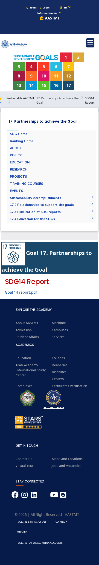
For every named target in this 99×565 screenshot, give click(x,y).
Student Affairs (27, 337)
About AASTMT (27, 323)
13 (19, 85)
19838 (33, 7)
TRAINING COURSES (26, 184)
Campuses (60, 330)
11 (56, 76)
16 (56, 85)
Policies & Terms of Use (31, 521)
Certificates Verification (69, 386)
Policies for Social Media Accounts (40, 542)
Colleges (58, 358)
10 (43, 76)
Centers (58, 379)
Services (58, 337)
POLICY (16, 155)
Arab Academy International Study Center (31, 370)
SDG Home (18, 134)
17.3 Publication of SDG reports (35, 212)
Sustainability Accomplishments (35, 198)
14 (31, 85)
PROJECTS (18, 176)
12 (68, 76)
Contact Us (24, 459)
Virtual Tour (25, 465)
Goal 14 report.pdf (21, 292)
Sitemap (22, 532)
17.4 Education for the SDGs (32, 219)
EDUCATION (20, 162)
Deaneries (59, 365)
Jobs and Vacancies (66, 465)
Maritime (59, 323)
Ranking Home (21, 141)
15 (43, 85)
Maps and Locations (67, 459)
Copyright (62, 521)
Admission (24, 330)
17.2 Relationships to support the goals (42, 205)
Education (23, 358)
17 (68, 85)
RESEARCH (18, 169)
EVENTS (16, 191)
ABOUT (16, 148)
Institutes (59, 372)
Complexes (24, 386)
